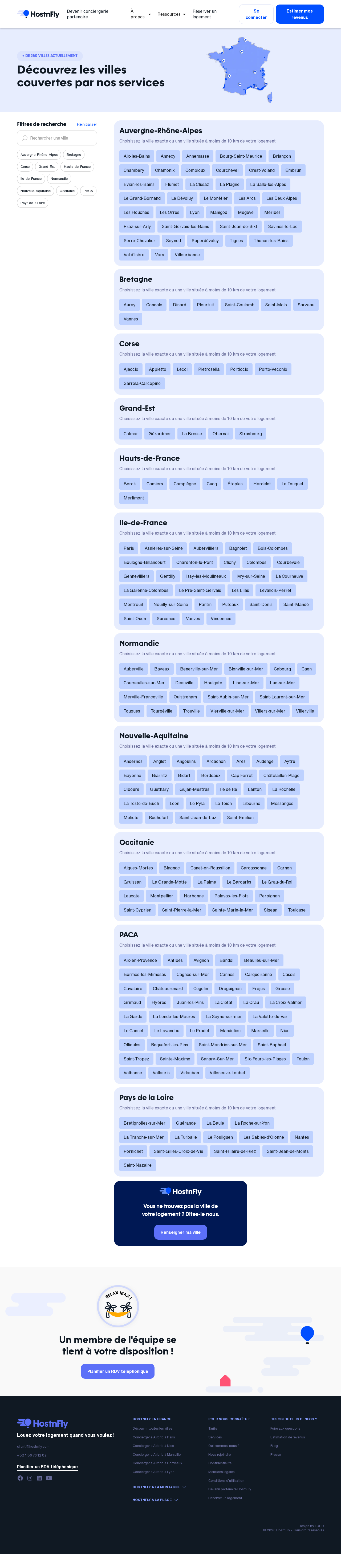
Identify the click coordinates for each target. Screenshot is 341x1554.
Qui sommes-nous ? (223, 1445)
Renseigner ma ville (181, 1232)
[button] (141, 14)
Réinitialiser (87, 124)
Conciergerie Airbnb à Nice (153, 1445)
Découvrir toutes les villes (152, 1428)
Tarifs (212, 1428)
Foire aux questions (285, 1428)
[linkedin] (39, 1478)
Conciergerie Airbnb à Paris (154, 1437)
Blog (274, 1445)
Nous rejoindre (219, 1454)
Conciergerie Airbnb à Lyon (153, 1472)
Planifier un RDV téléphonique (117, 1371)
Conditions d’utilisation (226, 1480)
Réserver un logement (205, 14)
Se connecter (256, 14)
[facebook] (20, 1478)
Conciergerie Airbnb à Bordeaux (157, 1463)
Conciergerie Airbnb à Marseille (157, 1454)
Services (215, 1437)
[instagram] (30, 1478)
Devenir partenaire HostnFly (229, 1489)
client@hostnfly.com (33, 1446)
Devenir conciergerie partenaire (87, 14)
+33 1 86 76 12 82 (32, 1455)
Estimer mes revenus (300, 14)
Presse (275, 1454)
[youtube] (49, 1478)
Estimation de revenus (287, 1437)
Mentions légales (221, 1472)
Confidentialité (220, 1463)
